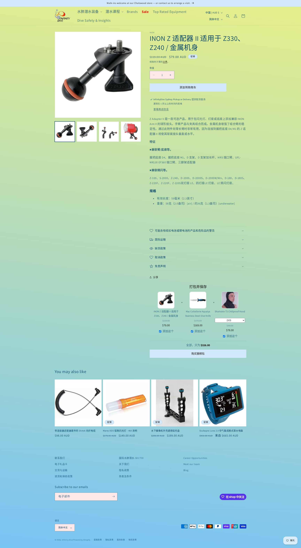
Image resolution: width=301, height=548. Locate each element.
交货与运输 (61, 470)
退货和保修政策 (63, 476)
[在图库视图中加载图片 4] (131, 131)
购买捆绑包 (197, 353)
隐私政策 (124, 470)
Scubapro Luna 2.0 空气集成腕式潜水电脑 (221, 430)
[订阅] (113, 496)
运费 (165, 62)
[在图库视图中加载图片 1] (65, 131)
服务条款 (121, 540)
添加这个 (168, 331)
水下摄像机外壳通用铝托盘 (165, 430)
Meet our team (191, 464)
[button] (89, 11)
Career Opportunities (195, 458)
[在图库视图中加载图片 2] (87, 131)
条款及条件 (125, 476)
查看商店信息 (161, 109)
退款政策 (98, 540)
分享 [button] (155, 277)
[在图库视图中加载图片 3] (109, 131)
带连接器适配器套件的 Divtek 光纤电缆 (75, 430)
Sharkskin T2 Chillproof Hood (230, 311)
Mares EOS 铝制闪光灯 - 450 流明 (120, 430)
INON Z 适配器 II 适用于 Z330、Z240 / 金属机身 (166, 313)
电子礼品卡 (61, 464)
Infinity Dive (67, 540)
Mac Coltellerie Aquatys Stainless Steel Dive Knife (198, 313)
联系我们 (60, 458)
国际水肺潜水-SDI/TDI (131, 458)
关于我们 (124, 464)
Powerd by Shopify (81, 540)
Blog (185, 470)
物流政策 (133, 540)
